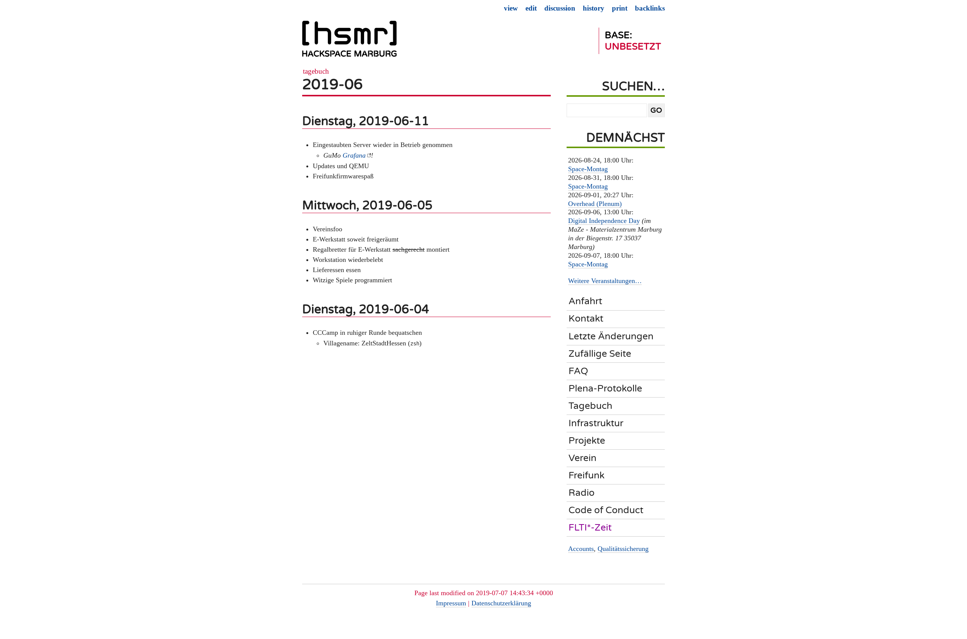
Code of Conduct (605, 510)
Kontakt (585, 318)
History (593, 8)
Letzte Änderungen (610, 336)
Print (619, 8)
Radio (581, 492)
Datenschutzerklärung (501, 603)
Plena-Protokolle (605, 388)
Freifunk (586, 475)
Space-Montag (588, 169)
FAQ (578, 371)
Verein (582, 458)
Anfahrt (585, 301)
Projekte (586, 440)
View (511, 8)
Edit (531, 8)
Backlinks (650, 8)
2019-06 (332, 84)
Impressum (451, 603)
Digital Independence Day (604, 220)
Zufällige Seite (599, 353)
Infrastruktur (595, 423)
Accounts (581, 548)
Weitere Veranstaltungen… (605, 281)
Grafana (354, 155)
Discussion (559, 8)
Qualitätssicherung (623, 548)
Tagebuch (316, 71)
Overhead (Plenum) (595, 203)
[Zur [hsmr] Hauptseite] (349, 42)
